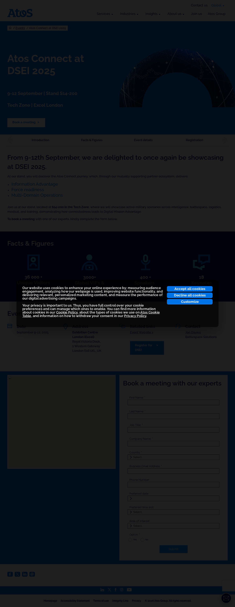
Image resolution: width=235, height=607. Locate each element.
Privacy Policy (135, 316)
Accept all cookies (189, 289)
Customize (190, 302)
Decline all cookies (190, 295)
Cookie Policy (67, 312)
